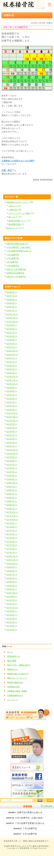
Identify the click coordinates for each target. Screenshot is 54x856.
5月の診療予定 (12, 262)
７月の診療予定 (12, 255)
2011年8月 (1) (11, 626)
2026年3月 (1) (11, 307)
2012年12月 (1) (12, 608)
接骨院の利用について (17, 221)
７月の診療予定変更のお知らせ (19, 251)
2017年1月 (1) (11, 553)
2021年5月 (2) (11, 472)
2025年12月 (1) (12, 314)
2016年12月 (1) (12, 556)
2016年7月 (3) (11, 575)
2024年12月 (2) (12, 351)
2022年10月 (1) (12, 421)
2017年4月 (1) (11, 542)
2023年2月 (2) (11, 406)
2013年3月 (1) (11, 604)
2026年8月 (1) (11, 292)
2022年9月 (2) (11, 424)
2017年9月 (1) (11, 523)
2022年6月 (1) (11, 432)
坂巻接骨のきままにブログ (17, 202)
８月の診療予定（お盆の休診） (19, 247)
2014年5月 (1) (11, 589)
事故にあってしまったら (17, 678)
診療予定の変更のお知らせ (17, 244)
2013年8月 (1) (11, 597)
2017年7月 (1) (11, 531)
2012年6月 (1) (11, 615)
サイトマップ (12, 700)
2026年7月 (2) (11, 296)
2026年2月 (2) (11, 311)
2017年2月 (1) (11, 549)
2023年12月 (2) (12, 377)
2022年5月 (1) (11, 435)
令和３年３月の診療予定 (16, 269)
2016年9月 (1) (11, 567)
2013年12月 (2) (12, 593)
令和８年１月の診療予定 (16, 277)
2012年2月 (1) (11, 622)
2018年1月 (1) (11, 509)
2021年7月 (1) (11, 465)
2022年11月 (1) (12, 417)
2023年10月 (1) (12, 384)
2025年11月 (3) (12, 318)
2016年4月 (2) (11, 586)
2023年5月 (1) (11, 395)
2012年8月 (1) (11, 611)
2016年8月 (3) (11, 571)
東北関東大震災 (14, 224)
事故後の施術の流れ (15, 682)
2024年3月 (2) (11, 369)
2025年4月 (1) (11, 340)
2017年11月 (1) (12, 516)
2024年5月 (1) (11, 366)
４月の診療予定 (12, 266)
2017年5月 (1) (11, 538)
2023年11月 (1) (12, 380)
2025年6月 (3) (11, 336)
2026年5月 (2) (11, 303)
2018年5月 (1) (11, 494)
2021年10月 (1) (12, 454)
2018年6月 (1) (11, 490)
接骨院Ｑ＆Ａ (12, 669)
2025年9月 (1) (11, 325)
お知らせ (12, 206)
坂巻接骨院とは (13, 656)
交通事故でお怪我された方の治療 (17, 161)
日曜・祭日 (7, 170)
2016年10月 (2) (12, 564)
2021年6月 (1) (11, 468)
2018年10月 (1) (12, 483)
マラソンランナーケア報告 (19, 213)
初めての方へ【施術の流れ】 (19, 665)
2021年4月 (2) (11, 476)
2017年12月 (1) (12, 512)
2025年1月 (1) (11, 347)
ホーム (10, 652)
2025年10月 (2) (12, 322)
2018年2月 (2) (11, 505)
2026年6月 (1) (11, 300)
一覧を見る (48, 806)
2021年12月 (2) (12, 450)
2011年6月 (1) (11, 630)
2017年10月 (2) (12, 520)
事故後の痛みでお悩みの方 (18, 674)
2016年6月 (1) (11, 578)
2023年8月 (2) (11, 388)
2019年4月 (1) (11, 479)
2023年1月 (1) (11, 410)
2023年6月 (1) (11, 391)
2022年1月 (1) (11, 446)
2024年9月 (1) (11, 358)
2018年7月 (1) (11, 487)
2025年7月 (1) (11, 333)
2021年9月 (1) (11, 457)
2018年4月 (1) (11, 498)
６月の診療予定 (12, 258)
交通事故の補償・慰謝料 (17, 691)
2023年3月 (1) (11, 402)
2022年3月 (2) (11, 443)
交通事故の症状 (13, 687)
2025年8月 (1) (11, 329)
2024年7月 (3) (11, 362)
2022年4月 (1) (11, 439)
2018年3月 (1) (11, 501)
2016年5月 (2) (11, 582)
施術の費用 (11, 661)
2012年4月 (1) (11, 619)
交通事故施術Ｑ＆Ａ (15, 695)
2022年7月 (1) (11, 428)
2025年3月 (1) (11, 344)
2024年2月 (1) (11, 373)
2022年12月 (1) (12, 413)
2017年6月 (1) (11, 534)
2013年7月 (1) (11, 600)
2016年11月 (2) (12, 560)
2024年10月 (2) (12, 355)
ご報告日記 (12, 210)
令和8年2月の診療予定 (15, 273)
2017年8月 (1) (11, 527)
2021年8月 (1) (11, 461)
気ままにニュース (13, 228)
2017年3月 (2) (11, 545)
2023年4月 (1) (11, 399)
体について (12, 217)
